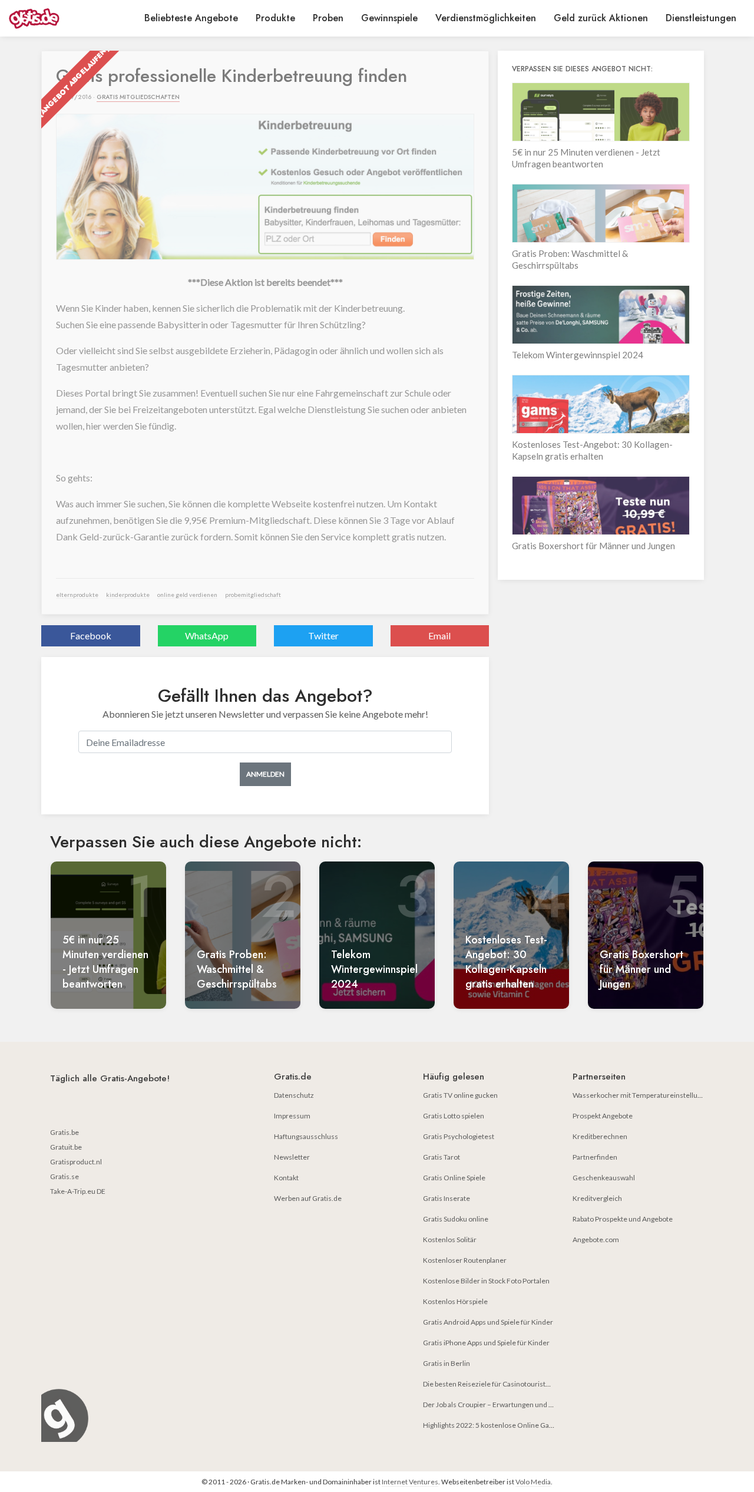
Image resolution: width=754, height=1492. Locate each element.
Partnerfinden (595, 1157)
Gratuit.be (66, 1147)
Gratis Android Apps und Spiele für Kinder (488, 1322)
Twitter (323, 635)
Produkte (275, 18)
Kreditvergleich (597, 1198)
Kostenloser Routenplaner (465, 1260)
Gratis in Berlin (446, 1363)
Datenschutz (294, 1095)
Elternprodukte (77, 594)
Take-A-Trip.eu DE (77, 1191)
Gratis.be (64, 1132)
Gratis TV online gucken (460, 1095)
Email (439, 635)
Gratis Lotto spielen (453, 1115)
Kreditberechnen (600, 1136)
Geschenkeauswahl (604, 1177)
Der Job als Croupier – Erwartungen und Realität (497, 1404)
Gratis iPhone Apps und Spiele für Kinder (486, 1342)
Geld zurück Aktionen (601, 18)
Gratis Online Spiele (454, 1177)
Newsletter (292, 1157)
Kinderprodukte (128, 594)
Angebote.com (596, 1239)
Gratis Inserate (446, 1198)
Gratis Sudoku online (455, 1218)
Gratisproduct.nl (76, 1161)
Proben (328, 18)
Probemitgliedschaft (253, 594)
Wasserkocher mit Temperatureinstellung (639, 1095)
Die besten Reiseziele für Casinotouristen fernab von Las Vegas (521, 1383)
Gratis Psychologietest (458, 1136)
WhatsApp (207, 635)
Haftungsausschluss (306, 1136)
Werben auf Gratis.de (308, 1198)
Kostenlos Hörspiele (455, 1301)
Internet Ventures (410, 1481)
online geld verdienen (187, 594)
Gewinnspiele (389, 18)
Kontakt (286, 1177)
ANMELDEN (265, 774)
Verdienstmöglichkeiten (485, 18)
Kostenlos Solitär (450, 1239)
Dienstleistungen (701, 18)
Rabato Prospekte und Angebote (623, 1218)
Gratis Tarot (441, 1157)
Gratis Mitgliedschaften (138, 97)
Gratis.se (64, 1176)
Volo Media (533, 1481)
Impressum (292, 1115)
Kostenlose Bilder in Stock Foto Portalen (486, 1280)
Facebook (90, 635)
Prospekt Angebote (603, 1115)
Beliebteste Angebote (191, 18)
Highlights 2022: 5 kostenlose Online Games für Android (512, 1425)
